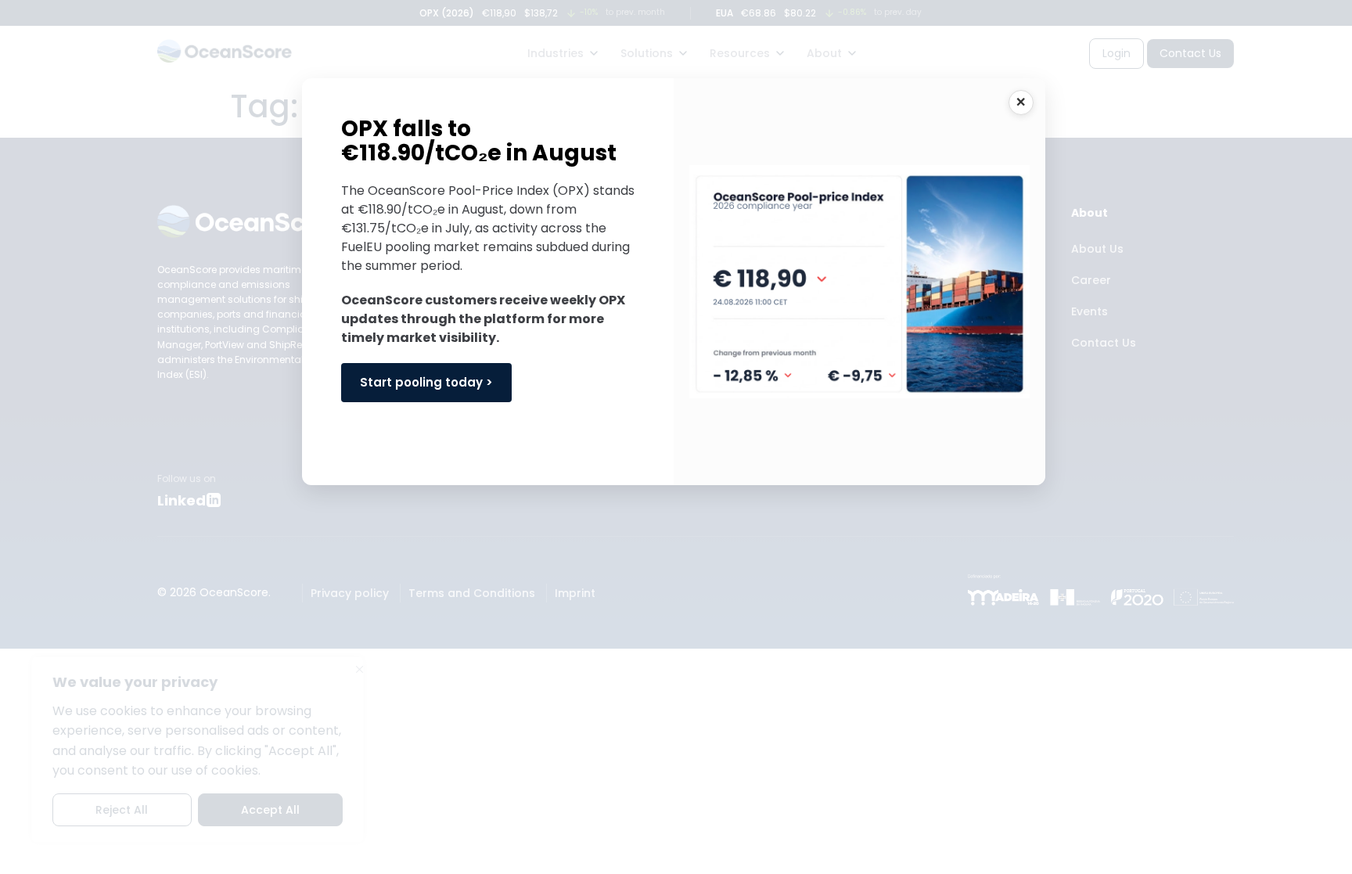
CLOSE (1021, 102)
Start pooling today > (426, 382)
